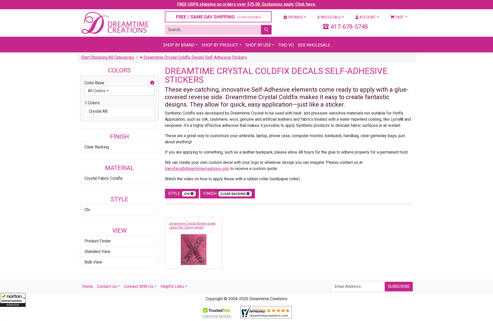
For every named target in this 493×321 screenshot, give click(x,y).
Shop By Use (258, 45)
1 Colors (92, 102)
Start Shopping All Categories (107, 57)
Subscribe (399, 286)
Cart (399, 17)
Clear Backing (96, 147)
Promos (295, 17)
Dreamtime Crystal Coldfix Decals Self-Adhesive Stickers (195, 57)
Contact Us (107, 286)
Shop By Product (220, 45)
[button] (13, 300)
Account (367, 17)
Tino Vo (286, 45)
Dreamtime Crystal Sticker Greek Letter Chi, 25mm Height (192, 225)
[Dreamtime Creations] (114, 22)
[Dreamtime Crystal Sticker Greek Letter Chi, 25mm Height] (193, 249)
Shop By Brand (178, 45)
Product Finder (97, 241)
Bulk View (93, 262)
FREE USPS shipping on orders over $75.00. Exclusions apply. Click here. (246, 4)
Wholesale (330, 17)
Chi (87, 209)
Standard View (97, 251)
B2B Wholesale (314, 45)
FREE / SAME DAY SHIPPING (218, 17)
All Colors (96, 90)
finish (225, 193)
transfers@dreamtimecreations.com (197, 168)
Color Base (94, 82)
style (179, 193)
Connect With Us (138, 286)
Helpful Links (172, 286)
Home (87, 286)
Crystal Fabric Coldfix (103, 178)
